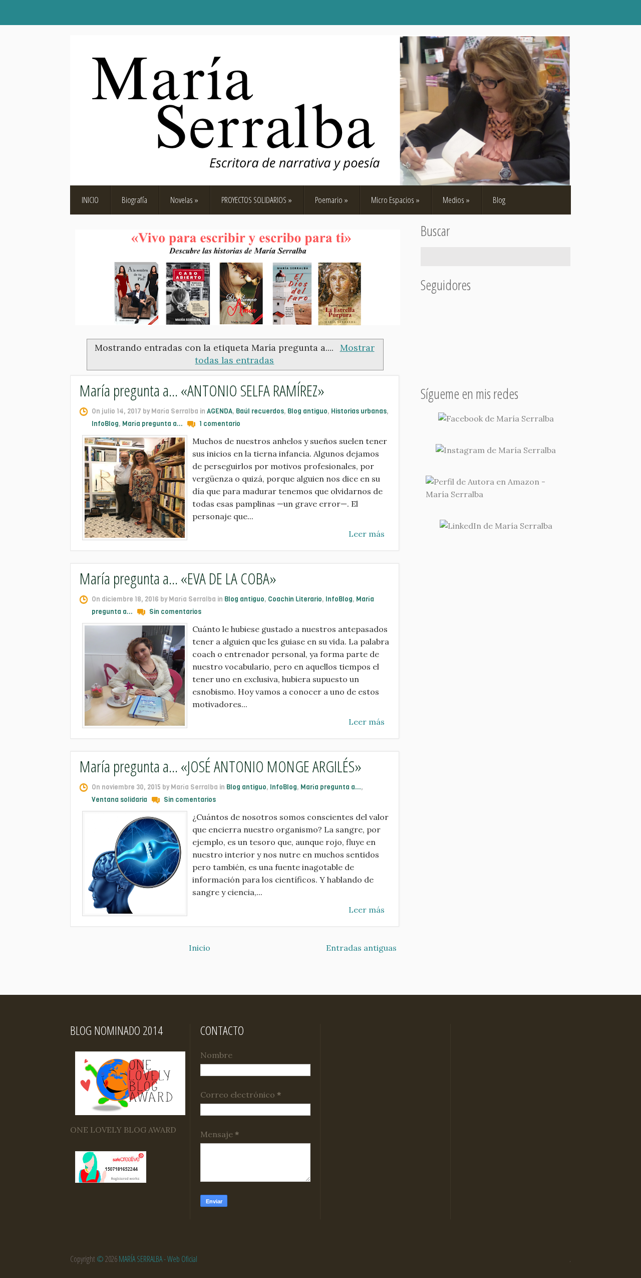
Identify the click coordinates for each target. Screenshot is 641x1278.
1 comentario (219, 423)
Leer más (367, 534)
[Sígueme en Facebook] (496, 418)
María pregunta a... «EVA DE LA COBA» (178, 578)
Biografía (134, 199)
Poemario (331, 199)
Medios (456, 199)
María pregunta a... (152, 423)
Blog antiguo (307, 411)
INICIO (90, 199)
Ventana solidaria (119, 799)
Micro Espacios (395, 199)
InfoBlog (105, 423)
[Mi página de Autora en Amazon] (496, 488)
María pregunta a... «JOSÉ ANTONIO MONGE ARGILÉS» (221, 766)
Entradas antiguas (361, 948)
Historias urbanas (359, 411)
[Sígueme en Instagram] (496, 450)
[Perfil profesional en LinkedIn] (496, 526)
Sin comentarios (175, 611)
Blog (499, 199)
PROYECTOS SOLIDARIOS (256, 199)
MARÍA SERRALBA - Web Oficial (158, 1258)
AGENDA (219, 411)
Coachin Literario (295, 599)
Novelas (184, 199)
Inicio (199, 948)
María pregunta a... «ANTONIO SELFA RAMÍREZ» (202, 390)
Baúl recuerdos (260, 411)
